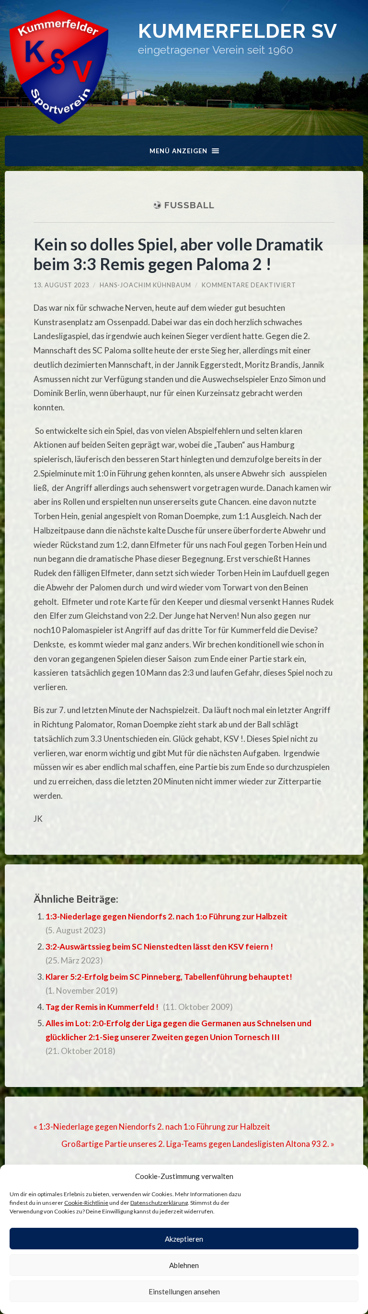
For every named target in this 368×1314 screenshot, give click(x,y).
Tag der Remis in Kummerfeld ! (102, 1007)
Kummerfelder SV (237, 31)
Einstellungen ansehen (184, 1291)
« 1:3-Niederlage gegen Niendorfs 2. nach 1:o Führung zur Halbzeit (152, 1126)
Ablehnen (184, 1265)
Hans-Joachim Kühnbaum (145, 285)
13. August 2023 (61, 285)
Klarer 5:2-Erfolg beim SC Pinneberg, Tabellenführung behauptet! (169, 977)
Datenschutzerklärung (159, 1202)
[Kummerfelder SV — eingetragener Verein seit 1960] (59, 67)
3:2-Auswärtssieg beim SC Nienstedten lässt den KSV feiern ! (159, 946)
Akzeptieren (184, 1239)
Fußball (189, 205)
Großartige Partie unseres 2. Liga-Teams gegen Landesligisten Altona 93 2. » (197, 1144)
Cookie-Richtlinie (86, 1202)
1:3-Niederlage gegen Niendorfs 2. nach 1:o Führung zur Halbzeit (167, 916)
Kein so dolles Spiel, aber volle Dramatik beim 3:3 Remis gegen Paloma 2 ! (178, 253)
